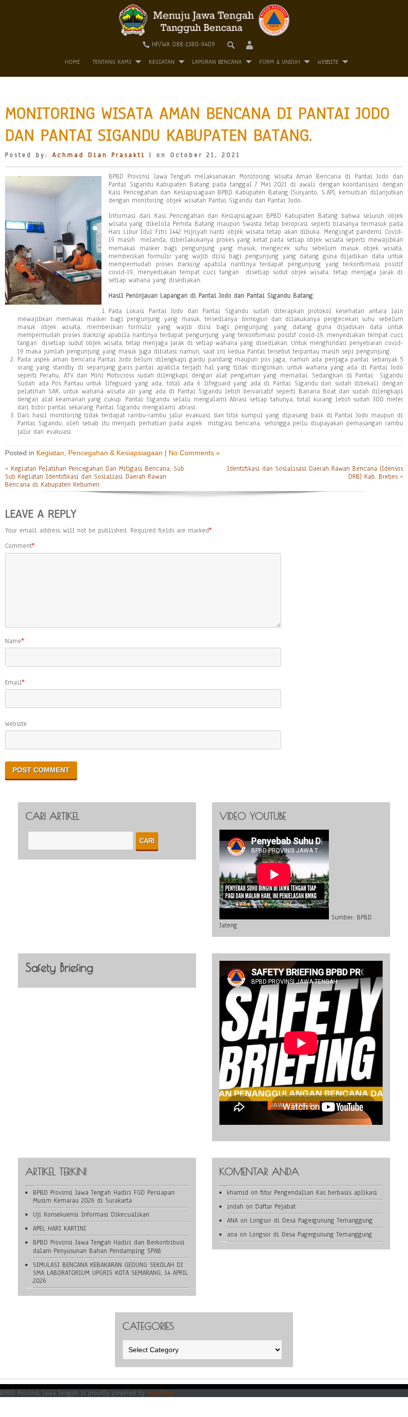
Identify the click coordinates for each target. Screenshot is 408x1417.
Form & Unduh (279, 62)
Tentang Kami (112, 62)
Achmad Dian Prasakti (98, 155)
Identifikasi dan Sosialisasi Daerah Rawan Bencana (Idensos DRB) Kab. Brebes (315, 472)
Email (13, 683)
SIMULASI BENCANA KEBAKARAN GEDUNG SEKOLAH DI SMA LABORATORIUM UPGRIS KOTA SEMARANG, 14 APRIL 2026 (110, 1272)
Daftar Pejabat (275, 1206)
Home (72, 62)
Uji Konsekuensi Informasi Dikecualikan (91, 1214)
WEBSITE (327, 62)
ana (232, 1234)
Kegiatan (162, 62)
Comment (18, 546)
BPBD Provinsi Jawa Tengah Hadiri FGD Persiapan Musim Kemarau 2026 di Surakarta (104, 1196)
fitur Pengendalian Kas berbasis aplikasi (318, 1192)
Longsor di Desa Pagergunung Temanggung (311, 1220)
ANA (232, 1220)
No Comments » (194, 453)
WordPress (160, 1393)
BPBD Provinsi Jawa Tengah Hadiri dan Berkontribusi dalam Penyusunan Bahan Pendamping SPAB (109, 1246)
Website (16, 724)
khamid (237, 1192)
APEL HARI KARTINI (59, 1228)
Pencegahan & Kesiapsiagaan (115, 453)
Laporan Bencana (217, 62)
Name (13, 641)
